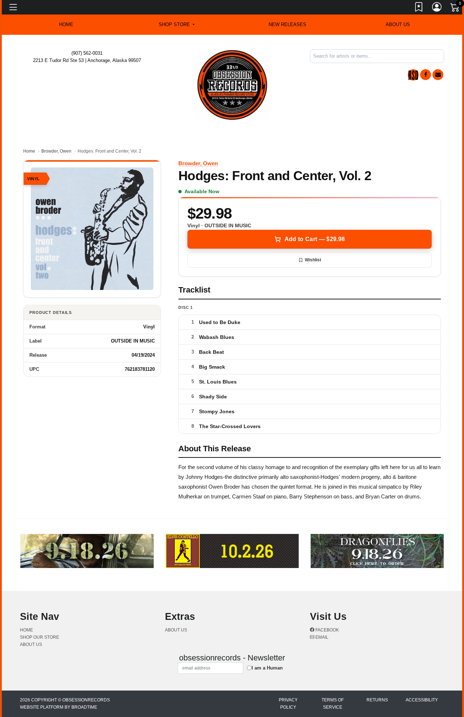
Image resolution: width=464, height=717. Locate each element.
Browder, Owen (56, 151)
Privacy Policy (288, 703)
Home (29, 151)
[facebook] (425, 75)
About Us (398, 24)
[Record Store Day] (413, 75)
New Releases (287, 24)
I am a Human (267, 668)
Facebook (326, 630)
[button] (176, 24)
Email (321, 637)
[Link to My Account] (437, 8)
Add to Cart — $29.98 (315, 239)
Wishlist (313, 259)
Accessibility (422, 700)
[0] (455, 8)
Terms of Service (333, 703)
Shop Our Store (39, 637)
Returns (377, 700)
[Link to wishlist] (419, 8)
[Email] (438, 75)
